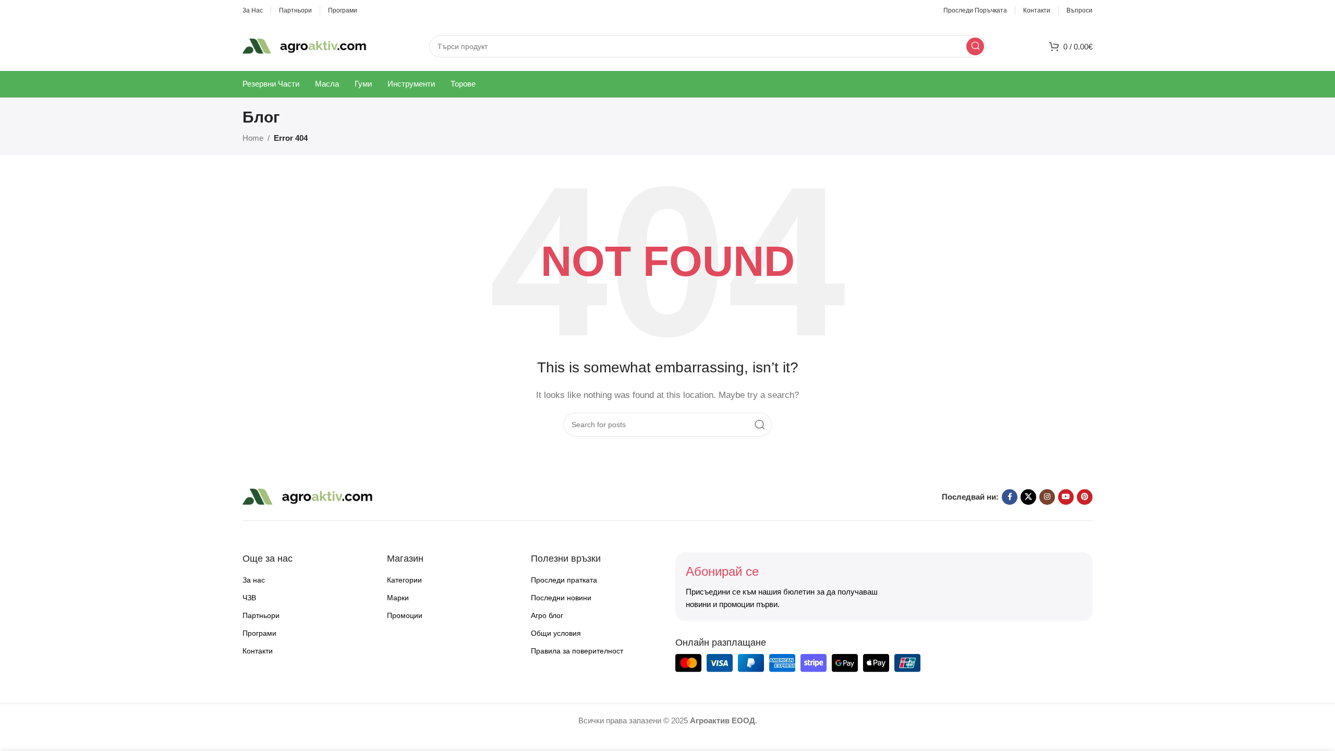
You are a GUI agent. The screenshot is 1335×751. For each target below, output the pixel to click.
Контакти (257, 651)
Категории (404, 580)
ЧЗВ (249, 597)
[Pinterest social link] (1085, 497)
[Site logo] (304, 45)
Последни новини (561, 597)
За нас (253, 580)
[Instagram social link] (1047, 497)
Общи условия (556, 633)
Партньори (261, 615)
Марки (398, 597)
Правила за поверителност (577, 651)
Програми (259, 633)
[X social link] (1028, 497)
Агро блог (547, 615)
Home (252, 138)
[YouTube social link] (1066, 497)
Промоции (404, 615)
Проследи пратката (564, 580)
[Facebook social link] (1009, 497)
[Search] (975, 46)
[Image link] (307, 496)
